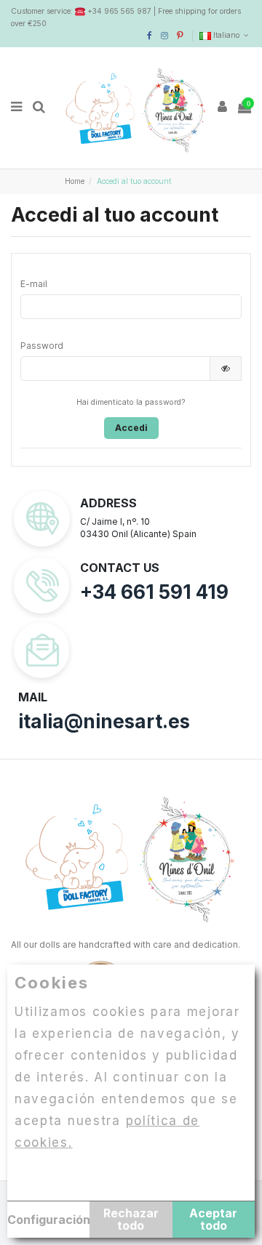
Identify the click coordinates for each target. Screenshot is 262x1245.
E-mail (33, 283)
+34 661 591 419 (154, 592)
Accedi (131, 427)
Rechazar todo (131, 1219)
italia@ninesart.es (104, 721)
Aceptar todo (213, 1219)
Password (41, 345)
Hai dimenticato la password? (131, 402)
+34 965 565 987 (119, 11)
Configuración (48, 1219)
